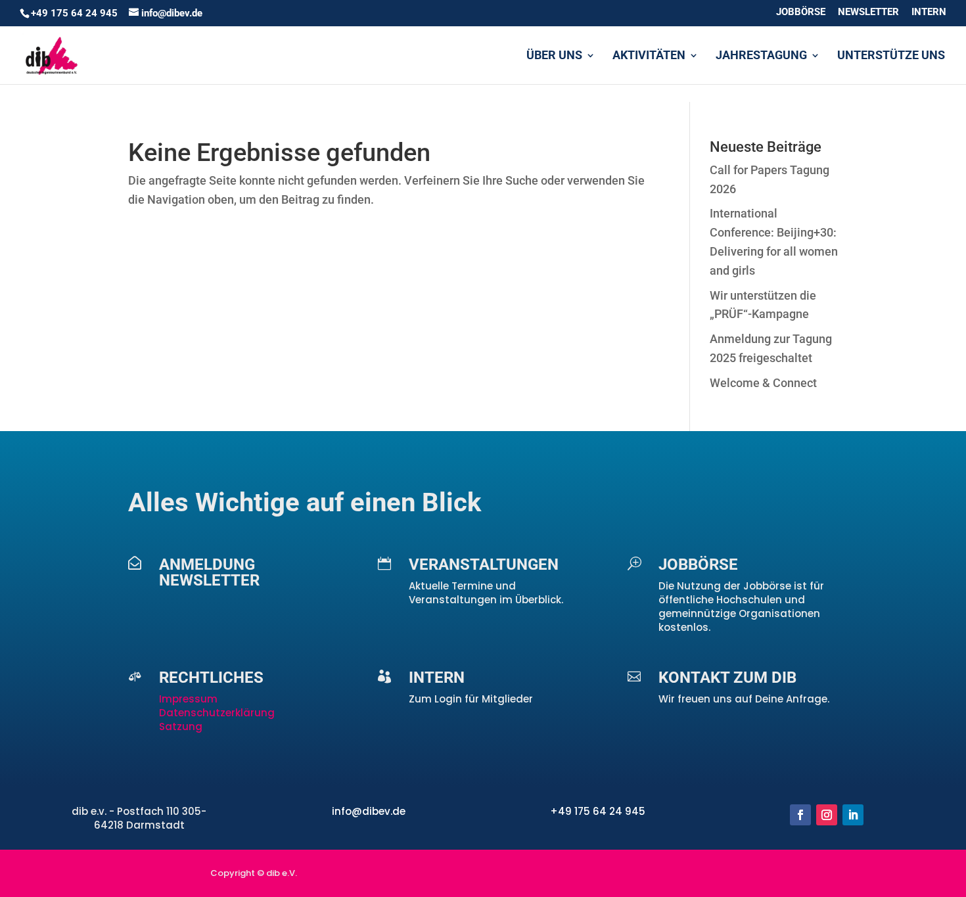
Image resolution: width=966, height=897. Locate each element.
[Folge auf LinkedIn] (852, 814)
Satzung (180, 726)
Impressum (189, 699)
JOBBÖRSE (800, 12)
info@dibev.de (368, 811)
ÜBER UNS (554, 56)
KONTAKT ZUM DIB (727, 677)
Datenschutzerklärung (217, 713)
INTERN (928, 12)
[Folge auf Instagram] (826, 814)
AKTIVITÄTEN (648, 56)
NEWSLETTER (868, 12)
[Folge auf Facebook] (800, 814)
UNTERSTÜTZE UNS (891, 56)
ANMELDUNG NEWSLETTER (209, 572)
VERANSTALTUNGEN (484, 564)
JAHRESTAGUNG (761, 56)
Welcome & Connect (763, 383)
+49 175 (571, 811)
